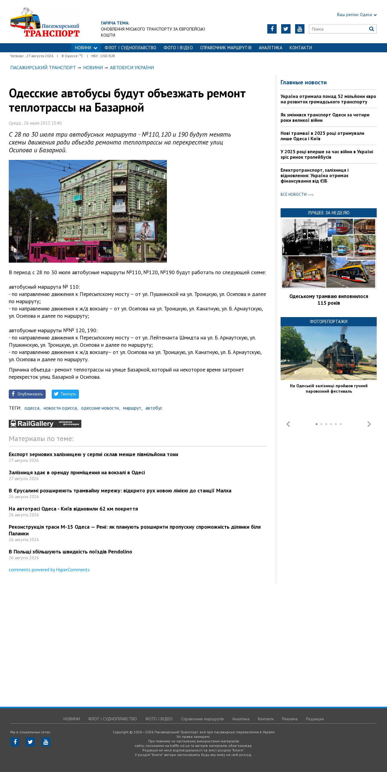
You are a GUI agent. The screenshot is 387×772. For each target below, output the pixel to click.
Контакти (301, 47)
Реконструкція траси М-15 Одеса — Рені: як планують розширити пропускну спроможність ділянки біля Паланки (135, 530)
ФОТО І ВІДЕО (178, 47)
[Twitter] (286, 29)
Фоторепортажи (328, 321)
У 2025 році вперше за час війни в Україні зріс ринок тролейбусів (327, 154)
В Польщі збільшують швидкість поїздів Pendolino (70, 551)
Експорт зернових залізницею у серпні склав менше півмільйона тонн (93, 454)
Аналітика (270, 47)
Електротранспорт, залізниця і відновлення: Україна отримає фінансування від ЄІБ (315, 175)
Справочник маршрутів (226, 47)
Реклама (290, 719)
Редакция (315, 719)
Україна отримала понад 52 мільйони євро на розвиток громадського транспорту (328, 99)
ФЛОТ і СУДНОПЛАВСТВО (130, 47)
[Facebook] (272, 29)
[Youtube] (299, 29)
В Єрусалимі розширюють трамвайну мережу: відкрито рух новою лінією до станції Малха (120, 490)
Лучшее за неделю (329, 213)
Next (369, 424)
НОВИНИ (83, 47)
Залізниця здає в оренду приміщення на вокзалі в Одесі (77, 472)
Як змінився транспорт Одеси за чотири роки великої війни (325, 117)
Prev (288, 424)
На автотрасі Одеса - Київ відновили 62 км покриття (73, 508)
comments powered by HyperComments (49, 569)
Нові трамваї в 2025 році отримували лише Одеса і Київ (322, 135)
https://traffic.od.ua (61, 21)
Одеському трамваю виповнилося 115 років (328, 299)
